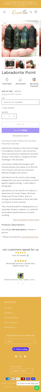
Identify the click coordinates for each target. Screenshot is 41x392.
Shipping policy (34, 386)
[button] (4, 12)
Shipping (4, 94)
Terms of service (21, 386)
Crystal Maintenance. (30, 237)
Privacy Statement (11, 317)
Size (3, 98)
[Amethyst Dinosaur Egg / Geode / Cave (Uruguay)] (20, 276)
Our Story (8, 308)
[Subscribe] (33, 341)
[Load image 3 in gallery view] (31, 64)
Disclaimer (8, 313)
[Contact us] (36, 387)
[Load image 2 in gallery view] (20, 64)
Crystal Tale (11, 383)
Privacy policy (9, 386)
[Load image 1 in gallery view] (10, 64)
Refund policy (9, 327)
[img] (20, 252)
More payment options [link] (20, 135)
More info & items (26, 220)
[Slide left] (2, 64)
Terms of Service (10, 322)
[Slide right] (38, 64)
